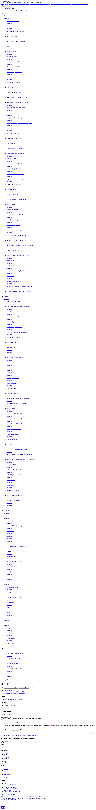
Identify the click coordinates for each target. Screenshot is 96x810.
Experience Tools (11, 367)
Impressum (3, 746)
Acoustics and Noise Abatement (14, 301)
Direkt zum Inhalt (5, 1)
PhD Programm (10, 531)
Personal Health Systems (12, 439)
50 (94, 733)
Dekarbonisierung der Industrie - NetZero (16, 342)
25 (91, 733)
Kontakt (5, 762)
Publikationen (7, 757)
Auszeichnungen (11, 571)
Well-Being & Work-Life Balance (15, 561)
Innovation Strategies (12, 383)
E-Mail (2, 807)
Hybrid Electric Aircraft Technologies (15, 153)
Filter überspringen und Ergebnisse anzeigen (11, 699)
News (8, 607)
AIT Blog (9, 592)
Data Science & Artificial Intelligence (15, 82)
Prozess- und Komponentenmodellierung (16, 235)
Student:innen (10, 536)
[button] (2, 5)
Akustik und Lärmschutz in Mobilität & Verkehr (18, 26)
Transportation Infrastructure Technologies (15, 693)
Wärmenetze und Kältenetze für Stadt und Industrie (19, 291)
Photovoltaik (10, 444)
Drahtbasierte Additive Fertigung (14, 92)
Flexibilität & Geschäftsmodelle (14, 138)
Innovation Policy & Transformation (15, 169)
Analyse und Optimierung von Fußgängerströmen (18, 306)
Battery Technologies (12, 36)
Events (8, 612)
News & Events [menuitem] (7, 582)
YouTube (6, 770)
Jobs (8, 520)
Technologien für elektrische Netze (15, 469)
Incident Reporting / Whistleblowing (12, 791)
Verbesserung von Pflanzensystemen (15, 495)
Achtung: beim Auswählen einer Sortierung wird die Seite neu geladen (24, 718)
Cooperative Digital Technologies (14, 72)
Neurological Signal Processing (14, 429)
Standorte (3, 808)
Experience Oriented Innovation (14, 362)
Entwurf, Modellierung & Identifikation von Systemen (19, 123)
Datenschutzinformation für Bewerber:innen (14, 789)
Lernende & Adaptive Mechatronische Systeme (18, 398)
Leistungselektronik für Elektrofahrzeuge (16, 199)
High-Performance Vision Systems (15, 148)
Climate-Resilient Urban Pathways (15, 67)
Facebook (6, 771)
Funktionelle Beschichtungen (13, 373)
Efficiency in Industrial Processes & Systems (17, 97)
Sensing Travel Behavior (12, 464)
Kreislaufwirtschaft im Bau (13, 393)
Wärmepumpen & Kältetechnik (14, 500)
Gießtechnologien (11, 143)
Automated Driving (11, 311)
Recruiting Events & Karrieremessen (15, 566)
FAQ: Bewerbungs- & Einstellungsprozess (17, 546)
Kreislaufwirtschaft (11, 388)
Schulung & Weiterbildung (13, 250)
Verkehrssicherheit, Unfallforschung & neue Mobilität (19, 286)
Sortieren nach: (4, 718)
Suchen (2, 687)
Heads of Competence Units (13, 633)
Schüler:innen (10, 541)
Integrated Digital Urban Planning (15, 179)
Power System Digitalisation (13, 225)
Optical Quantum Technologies (14, 209)
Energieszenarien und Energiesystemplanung (17, 112)
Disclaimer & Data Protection (11, 787)
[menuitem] (49, 18)
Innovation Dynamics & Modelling (15, 163)
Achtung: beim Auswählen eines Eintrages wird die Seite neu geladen (65, 733)
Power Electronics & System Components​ (16, 220)
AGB (5, 786)
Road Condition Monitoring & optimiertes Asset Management (21, 245)
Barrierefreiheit (7, 790)
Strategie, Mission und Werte (13, 658)
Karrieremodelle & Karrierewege (14, 526)
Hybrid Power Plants (11, 158)
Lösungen (6, 756)
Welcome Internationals (12, 556)
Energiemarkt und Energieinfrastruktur (16, 357)
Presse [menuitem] (5, 617)
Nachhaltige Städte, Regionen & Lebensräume (18, 418)
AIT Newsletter (10, 602)
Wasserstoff (9, 505)
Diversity (9, 551)
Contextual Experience (12, 322)
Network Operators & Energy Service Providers (18, 424)
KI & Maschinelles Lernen (13, 189)
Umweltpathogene (11, 480)
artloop (8, 673)
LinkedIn (6, 769)
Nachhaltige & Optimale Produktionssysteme (17, 413)
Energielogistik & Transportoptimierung (16, 107)
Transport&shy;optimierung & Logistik (14, 691)
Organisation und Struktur (13, 663)
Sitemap (5, 783)
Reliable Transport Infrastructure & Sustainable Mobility (20, 454)
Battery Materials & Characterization (15, 31)
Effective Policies (11, 347)
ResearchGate (7, 774)
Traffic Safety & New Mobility (14, 475)
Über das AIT (7, 753)
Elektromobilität (10, 352)
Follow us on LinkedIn (9, 10)
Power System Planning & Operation (15, 230)
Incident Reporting (11, 643)
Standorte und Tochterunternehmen (15, 653)
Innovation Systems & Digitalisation (15, 174)
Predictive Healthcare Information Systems (17, 449)
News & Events (7, 760)
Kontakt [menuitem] (5, 622)
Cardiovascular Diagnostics (13, 61)
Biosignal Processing (11, 51)
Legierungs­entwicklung (12, 194)
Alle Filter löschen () (9, 690)
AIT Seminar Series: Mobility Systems (15, 723)
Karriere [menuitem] (6, 515)
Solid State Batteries (11, 265)
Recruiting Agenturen (12, 577)
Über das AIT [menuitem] (7, 648)
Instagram (6, 773)
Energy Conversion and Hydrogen (15, 118)
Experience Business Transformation (15, 128)
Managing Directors (11, 628)
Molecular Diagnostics (12, 204)
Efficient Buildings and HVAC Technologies (17, 102)
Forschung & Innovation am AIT (14, 668)
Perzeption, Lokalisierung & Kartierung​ (16, 214)
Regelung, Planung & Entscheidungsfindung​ (17, 240)
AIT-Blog (6, 777)
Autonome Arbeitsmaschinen (13, 316)
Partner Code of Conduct (9, 794)
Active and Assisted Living (13, 21)
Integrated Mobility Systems (13, 184)
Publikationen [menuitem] (7, 510)
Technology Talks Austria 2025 (14, 597)
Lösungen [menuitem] (6, 296)
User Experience (10, 485)
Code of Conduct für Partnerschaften (12, 793)
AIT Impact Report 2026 (12, 587)
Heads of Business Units (12, 638)
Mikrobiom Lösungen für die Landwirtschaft (17, 403)
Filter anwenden (4, 708)
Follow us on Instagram (20, 10)
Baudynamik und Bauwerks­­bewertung (16, 41)
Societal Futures (10, 260)
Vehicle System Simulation (13, 281)
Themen (6, 754)
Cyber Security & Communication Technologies (18, 77)
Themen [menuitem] (6, 16)
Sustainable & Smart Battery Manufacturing (17, 271)
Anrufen (3, 806)
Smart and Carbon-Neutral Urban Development (18, 255)
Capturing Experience (12, 56)
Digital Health (10, 87)
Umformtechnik (10, 276)
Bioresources (10, 46)
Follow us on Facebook (31, 10)
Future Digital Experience (13, 378)
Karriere (6, 761)
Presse (5, 758)
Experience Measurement (13, 133)
